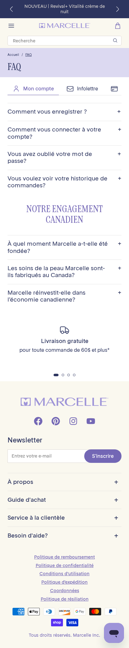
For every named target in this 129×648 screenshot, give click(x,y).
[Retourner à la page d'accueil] (64, 402)
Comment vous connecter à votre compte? (64, 133)
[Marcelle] (64, 25)
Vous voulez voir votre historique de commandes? (64, 182)
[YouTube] (91, 421)
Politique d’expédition (64, 582)
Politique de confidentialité (65, 565)
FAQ (28, 55)
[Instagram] (73, 421)
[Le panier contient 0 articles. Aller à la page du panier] (117, 25)
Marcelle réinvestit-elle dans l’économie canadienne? (64, 296)
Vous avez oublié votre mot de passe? (64, 157)
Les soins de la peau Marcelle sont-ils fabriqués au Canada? (64, 272)
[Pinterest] (56, 421)
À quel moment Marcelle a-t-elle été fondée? (64, 247)
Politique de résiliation (65, 599)
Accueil (13, 55)
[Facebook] (38, 421)
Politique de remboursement (64, 557)
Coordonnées (64, 590)
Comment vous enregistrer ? (64, 111)
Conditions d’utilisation (64, 573)
